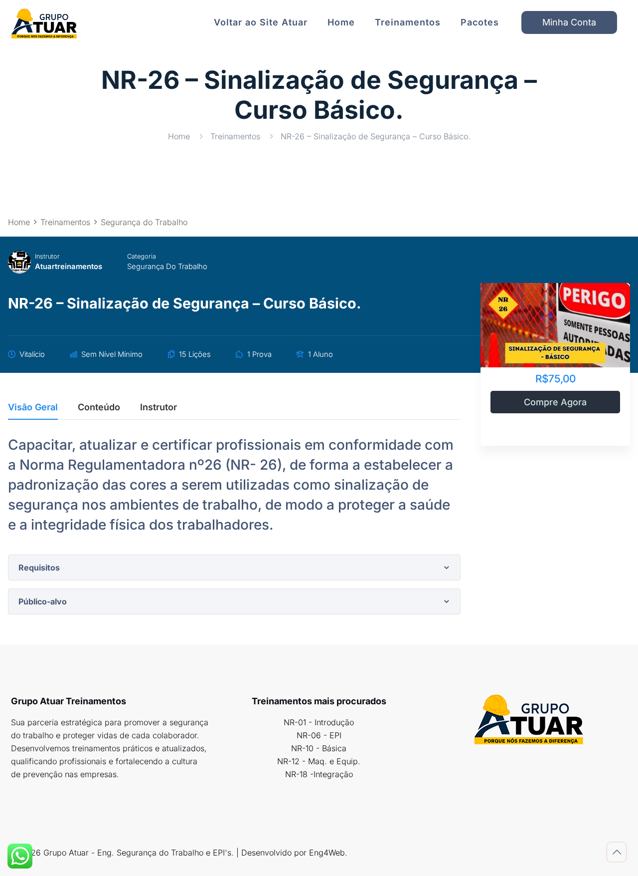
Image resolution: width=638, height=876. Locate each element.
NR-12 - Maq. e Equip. (318, 761)
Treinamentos (235, 136)
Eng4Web (327, 853)
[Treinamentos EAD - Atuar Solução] (44, 22)
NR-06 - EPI (319, 735)
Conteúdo (99, 407)
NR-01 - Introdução (319, 722)
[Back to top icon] (616, 852)
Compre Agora (555, 402)
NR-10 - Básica (318, 748)
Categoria (141, 256)
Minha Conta (569, 22)
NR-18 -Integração (319, 774)
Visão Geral (33, 407)
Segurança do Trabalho (167, 266)
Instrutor (47, 256)
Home (179, 136)
